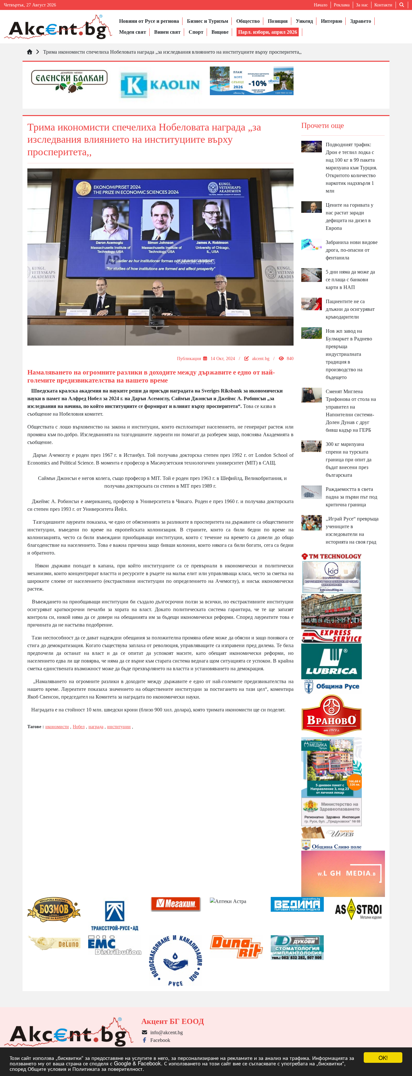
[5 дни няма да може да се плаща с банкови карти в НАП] (311, 274)
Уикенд (304, 21)
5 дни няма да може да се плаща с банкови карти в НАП (350, 279)
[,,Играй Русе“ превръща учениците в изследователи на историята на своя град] (311, 522)
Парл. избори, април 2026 (267, 32)
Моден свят (132, 32)
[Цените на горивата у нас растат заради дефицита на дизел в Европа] (311, 206)
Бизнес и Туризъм (207, 21)
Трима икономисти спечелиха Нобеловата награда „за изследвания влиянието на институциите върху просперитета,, (172, 52)
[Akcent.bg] (58, 27)
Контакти (383, 5)
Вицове (220, 32)
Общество (248, 21)
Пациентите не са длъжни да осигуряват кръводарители (350, 309)
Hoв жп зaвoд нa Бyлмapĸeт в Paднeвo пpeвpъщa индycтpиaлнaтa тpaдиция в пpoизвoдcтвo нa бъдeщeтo (349, 354)
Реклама (342, 5)
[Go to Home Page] (29, 52)
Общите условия (47, 1068)
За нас (362, 5)
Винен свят (167, 32)
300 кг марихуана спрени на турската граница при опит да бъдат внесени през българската (348, 459)
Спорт (196, 32)
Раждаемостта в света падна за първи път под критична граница (351, 496)
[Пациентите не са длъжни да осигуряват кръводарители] (311, 303)
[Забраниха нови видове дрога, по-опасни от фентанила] (311, 244)
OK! (383, 1057)
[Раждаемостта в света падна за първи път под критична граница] (311, 491)
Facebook (159, 1040)
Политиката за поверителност (107, 1068)
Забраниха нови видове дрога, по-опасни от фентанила (352, 250)
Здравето (360, 21)
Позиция (278, 21)
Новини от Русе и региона (149, 21)
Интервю (331, 21)
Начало (320, 5)
